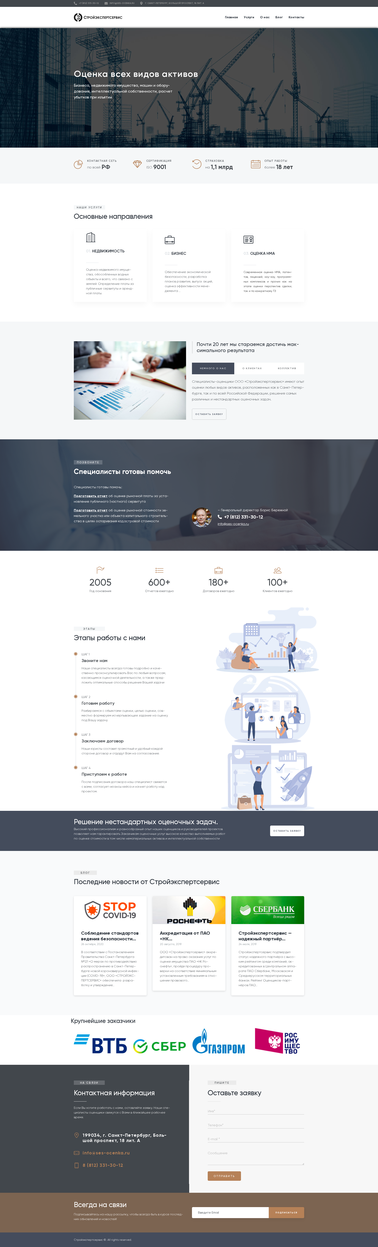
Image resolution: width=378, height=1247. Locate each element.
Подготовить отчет (90, 496)
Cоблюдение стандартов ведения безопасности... (110, 936)
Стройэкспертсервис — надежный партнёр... (265, 936)
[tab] (213, 368)
